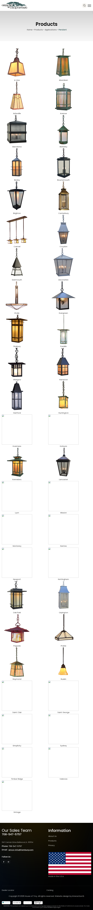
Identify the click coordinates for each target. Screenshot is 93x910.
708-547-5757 (11, 834)
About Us (52, 836)
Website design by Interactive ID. (69, 896)
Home (29, 29)
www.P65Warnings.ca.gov (52, 907)
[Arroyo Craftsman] (14, 5)
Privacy (51, 845)
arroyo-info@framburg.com (20, 850)
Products (52, 840)
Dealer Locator (8, 890)
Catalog (49, 890)
